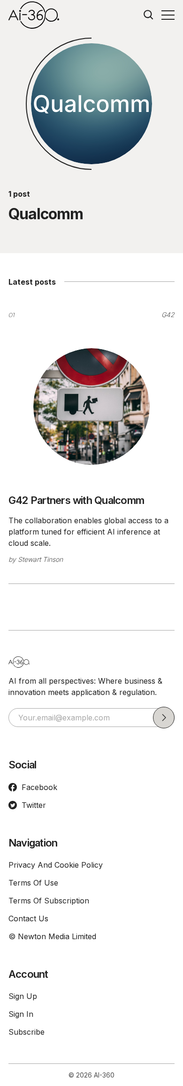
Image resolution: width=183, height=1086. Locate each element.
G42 (168, 315)
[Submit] (164, 717)
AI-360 (104, 1075)
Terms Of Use (33, 882)
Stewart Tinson (40, 559)
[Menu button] (168, 15)
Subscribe (26, 1032)
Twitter (34, 805)
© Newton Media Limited (52, 936)
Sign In (20, 1014)
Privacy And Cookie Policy (55, 865)
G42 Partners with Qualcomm (76, 500)
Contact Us (28, 918)
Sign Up (22, 996)
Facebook (39, 787)
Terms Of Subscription (48, 900)
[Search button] (149, 15)
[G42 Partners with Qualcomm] (91, 406)
